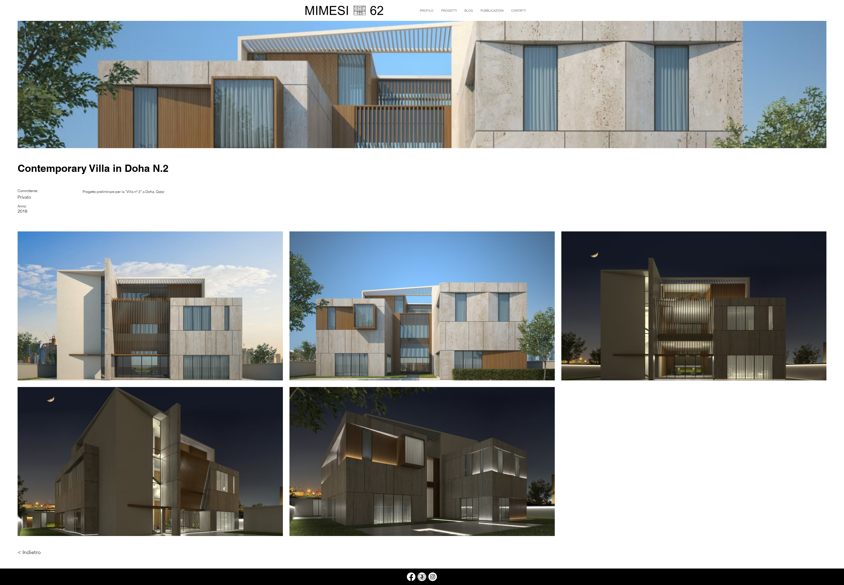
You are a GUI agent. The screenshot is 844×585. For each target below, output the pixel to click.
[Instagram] (432, 576)
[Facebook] (411, 576)
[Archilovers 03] (422, 576)
